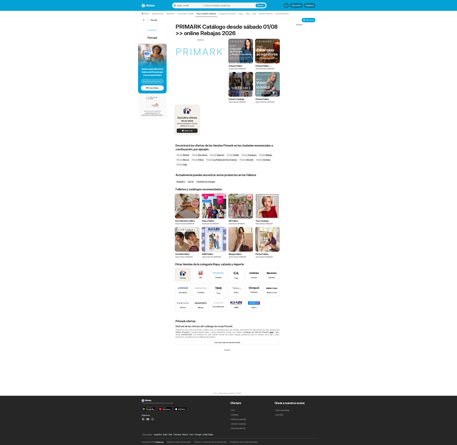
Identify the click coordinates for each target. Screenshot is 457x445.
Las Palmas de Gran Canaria (221, 160)
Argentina (157, 434)
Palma (197, 160)
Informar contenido (238, 419)
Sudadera (180, 182)
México (185, 434)
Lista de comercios (266, 14)
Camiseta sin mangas (205, 182)
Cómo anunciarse (282, 410)
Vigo (181, 164)
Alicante (246, 160)
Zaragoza (249, 155)
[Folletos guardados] (286, 5)
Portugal (197, 434)
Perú (191, 434)
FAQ (232, 410)
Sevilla (233, 155)
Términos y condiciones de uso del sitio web (210, 442)
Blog (254, 14)
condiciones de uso (151, 113)
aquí (271, 332)
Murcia (182, 160)
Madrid (182, 155)
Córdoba (263, 160)
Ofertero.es (159, 442)
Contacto (234, 415)
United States (207, 434)
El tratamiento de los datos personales (244, 442)
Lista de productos (282, 14)
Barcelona (199, 155)
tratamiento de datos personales (152, 115)
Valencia (217, 155)
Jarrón (191, 182)
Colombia (177, 434)
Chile (170, 434)
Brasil (165, 434)
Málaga (265, 155)
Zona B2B (279, 415)
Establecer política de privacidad (179, 442)
